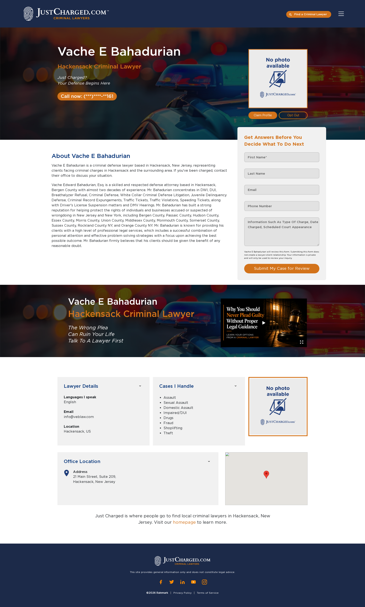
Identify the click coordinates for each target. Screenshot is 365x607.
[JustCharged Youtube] (193, 582)
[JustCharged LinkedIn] (182, 582)
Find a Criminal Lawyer (310, 14)
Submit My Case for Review (282, 268)
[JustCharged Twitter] (171, 582)
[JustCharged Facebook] (160, 582)
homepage (184, 522)
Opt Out (293, 115)
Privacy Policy (182, 592)
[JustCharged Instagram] (204, 582)
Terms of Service (208, 592)
